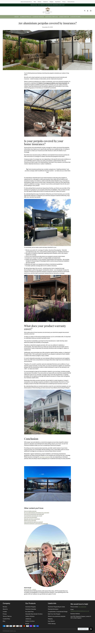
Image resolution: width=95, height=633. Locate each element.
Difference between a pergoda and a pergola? (36, 523)
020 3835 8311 (82, 606)
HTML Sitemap (52, 623)
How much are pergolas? (30, 517)
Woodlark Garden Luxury (11, 630)
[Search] (84, 10)
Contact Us (45, 1)
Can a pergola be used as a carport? (33, 522)
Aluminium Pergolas (30, 606)
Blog (4, 621)
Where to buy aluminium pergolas (56, 616)
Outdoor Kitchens (29, 616)
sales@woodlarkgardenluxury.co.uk (80, 611)
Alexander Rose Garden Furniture (33, 614)
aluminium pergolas (45, 457)
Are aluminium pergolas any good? (33, 515)
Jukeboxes (28, 618)
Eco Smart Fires (29, 611)
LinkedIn (34, 589)
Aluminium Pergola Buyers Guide (56, 606)
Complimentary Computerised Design (57, 611)
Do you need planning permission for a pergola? (36, 512)
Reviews (39, 1)
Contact (5, 611)
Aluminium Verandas (30, 609)
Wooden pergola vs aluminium (32, 519)
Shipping (51, 1)
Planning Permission (53, 609)
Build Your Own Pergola (54, 614)
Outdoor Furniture (29, 621)
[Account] (87, 10)
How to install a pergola (30, 511)
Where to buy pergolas (30, 520)
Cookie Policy (6, 618)
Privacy (64, 1)
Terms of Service (71, 1)
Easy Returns (57, 1)
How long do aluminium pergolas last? (34, 514)
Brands (27, 623)
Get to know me (27, 589)
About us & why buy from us (26, 1)
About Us (5, 609)
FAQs (35, 1)
